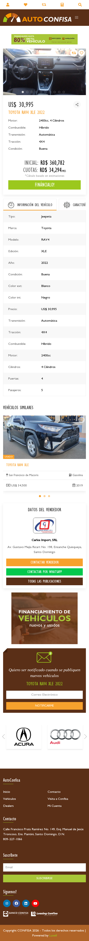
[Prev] (3, 736)
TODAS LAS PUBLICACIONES (44, 581)
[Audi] (65, 736)
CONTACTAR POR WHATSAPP (44, 572)
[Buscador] (80, 4)
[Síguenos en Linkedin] (26, 903)
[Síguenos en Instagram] (7, 903)
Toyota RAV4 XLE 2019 (19, 418)
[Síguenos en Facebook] (16, 903)
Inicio (6, 791)
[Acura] (23, 736)
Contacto (54, 791)
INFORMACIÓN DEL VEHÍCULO (34, 205)
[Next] (85, 736)
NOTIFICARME (44, 705)
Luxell (53, 935)
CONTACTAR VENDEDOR (45, 562)
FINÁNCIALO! (44, 184)
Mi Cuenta (54, 805)
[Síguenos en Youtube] (35, 903)
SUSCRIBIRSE (44, 878)
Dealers (8, 805)
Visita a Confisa (58, 798)
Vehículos (9, 798)
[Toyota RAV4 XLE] (81, 420)
